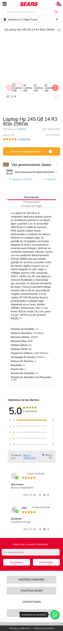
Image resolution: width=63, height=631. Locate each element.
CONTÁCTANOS (31, 601)
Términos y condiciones (19, 628)
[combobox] (31, 12)
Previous (9, 86)
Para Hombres (46, 562)
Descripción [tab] (31, 197)
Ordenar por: (16, 456)
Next (55, 86)
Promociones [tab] (32, 201)
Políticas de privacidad (44, 628)
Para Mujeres (16, 562)
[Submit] (56, 11)
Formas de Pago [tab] (31, 205)
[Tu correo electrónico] (31, 554)
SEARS (22, 129)
